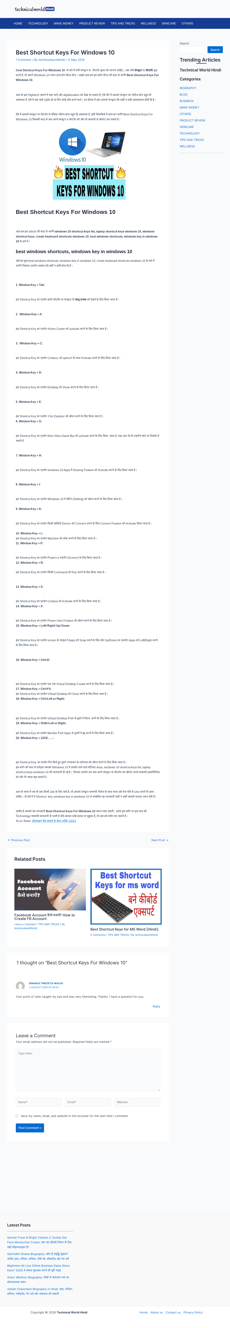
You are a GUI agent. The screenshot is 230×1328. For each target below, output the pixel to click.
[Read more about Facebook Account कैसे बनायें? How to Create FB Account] (50, 889)
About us (157, 1312)
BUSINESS (187, 101)
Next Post (160, 840)
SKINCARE (169, 23)
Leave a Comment (25, 924)
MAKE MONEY (63, 23)
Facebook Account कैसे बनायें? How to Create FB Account (44, 917)
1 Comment (23, 60)
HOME (18, 23)
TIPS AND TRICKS (123, 23)
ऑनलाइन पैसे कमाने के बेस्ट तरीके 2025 (54, 821)
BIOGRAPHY (188, 88)
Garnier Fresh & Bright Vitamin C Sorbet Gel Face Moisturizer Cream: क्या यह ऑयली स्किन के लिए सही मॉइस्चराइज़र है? (39, 1242)
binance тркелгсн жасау (46, 983)
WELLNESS (148, 23)
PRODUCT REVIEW (92, 23)
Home (144, 1312)
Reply (156, 1006)
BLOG (183, 94)
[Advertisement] (88, 1176)
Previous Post (19, 840)
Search (184, 43)
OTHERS (187, 23)
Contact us (173, 1312)
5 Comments (97, 934)
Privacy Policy (193, 1312)
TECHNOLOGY (38, 23)
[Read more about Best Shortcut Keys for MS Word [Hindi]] (126, 896)
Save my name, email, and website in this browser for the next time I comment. (74, 1116)
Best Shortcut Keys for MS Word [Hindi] (124, 929)
